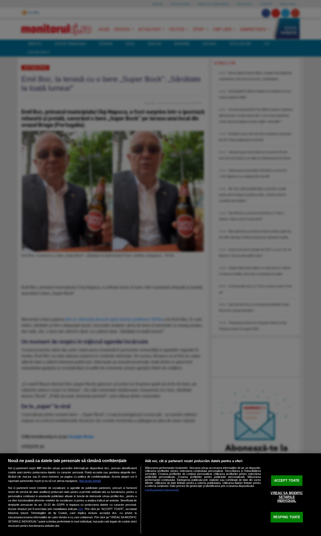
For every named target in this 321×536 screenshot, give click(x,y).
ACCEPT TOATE (287, 480)
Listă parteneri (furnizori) (162, 490)
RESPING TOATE (286, 517)
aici (80, 509)
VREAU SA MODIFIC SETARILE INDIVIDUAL (287, 497)
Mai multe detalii (90, 480)
